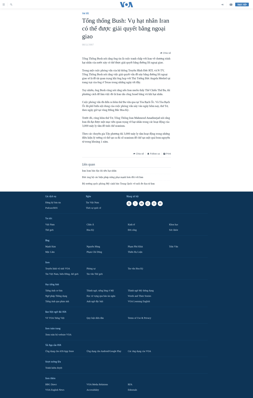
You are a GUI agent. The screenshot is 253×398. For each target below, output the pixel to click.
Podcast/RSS (51, 207)
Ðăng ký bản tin (53, 202)
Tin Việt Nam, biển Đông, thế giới (61, 274)
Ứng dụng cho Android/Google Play (104, 351)
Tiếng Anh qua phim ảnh (57, 301)
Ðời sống (132, 229)
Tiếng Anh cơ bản (53, 290)
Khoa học (173, 224)
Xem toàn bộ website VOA (58, 334)
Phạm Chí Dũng (94, 252)
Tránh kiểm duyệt (53, 367)
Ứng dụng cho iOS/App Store (59, 351)
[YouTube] (231, 4)
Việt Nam (50, 224)
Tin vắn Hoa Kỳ (135, 268)
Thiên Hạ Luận (135, 252)
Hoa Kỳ (90, 229)
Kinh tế (131, 224)
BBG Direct (51, 384)
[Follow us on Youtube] (141, 203)
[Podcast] (154, 203)
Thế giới (49, 229)
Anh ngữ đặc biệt (95, 301)
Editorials (132, 389)
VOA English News (54, 389)
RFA (130, 384)
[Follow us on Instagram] (147, 203)
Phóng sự (91, 268)
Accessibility (93, 389)
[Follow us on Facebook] (129, 203)
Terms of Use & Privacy (139, 318)
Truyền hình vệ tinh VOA (57, 268)
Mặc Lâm (50, 252)
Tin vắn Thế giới (95, 274)
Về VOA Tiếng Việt (54, 318)
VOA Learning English (139, 301)
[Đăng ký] (160, 203)
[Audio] (223, 4)
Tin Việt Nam (92, 202)
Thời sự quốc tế (93, 207)
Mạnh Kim (50, 246)
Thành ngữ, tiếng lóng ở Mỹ (100, 290)
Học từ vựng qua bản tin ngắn (101, 296)
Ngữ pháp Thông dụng (56, 296)
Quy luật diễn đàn (95, 318)
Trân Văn (173, 246)
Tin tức (85, 13)
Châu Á (90, 224)
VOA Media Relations (97, 384)
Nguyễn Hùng (93, 246)
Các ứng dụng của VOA (139, 351)
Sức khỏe (173, 229)
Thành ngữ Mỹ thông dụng (141, 290)
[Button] (165, 53)
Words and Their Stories (139, 296)
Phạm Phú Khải (135, 246)
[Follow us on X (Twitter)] (135, 203)
